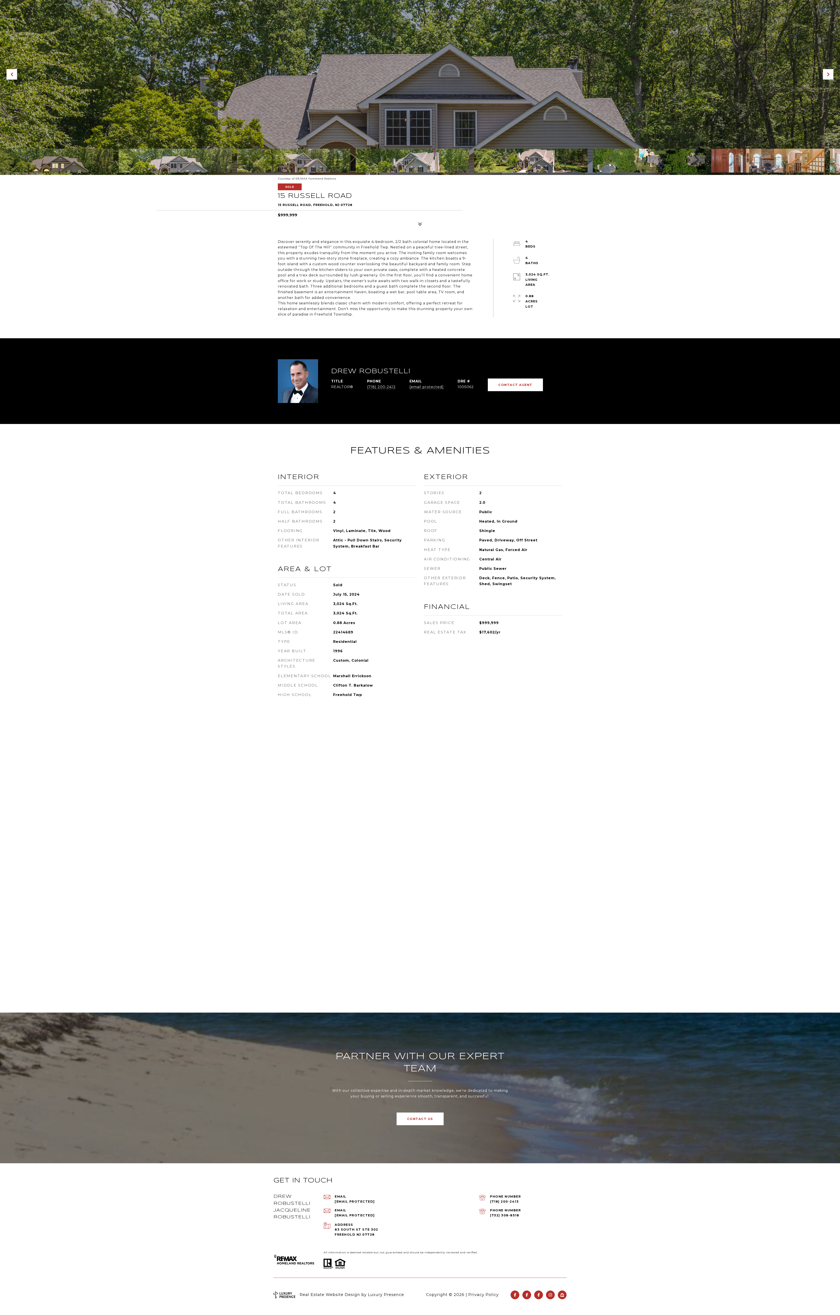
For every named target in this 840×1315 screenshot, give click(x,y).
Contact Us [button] (420, 1119)
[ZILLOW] (562, 1295)
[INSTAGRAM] (550, 1295)
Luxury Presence (386, 1294)
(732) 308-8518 (504, 1215)
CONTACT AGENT (515, 385)
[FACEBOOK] (515, 1295)
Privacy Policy (483, 1294)
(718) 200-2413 (381, 387)
